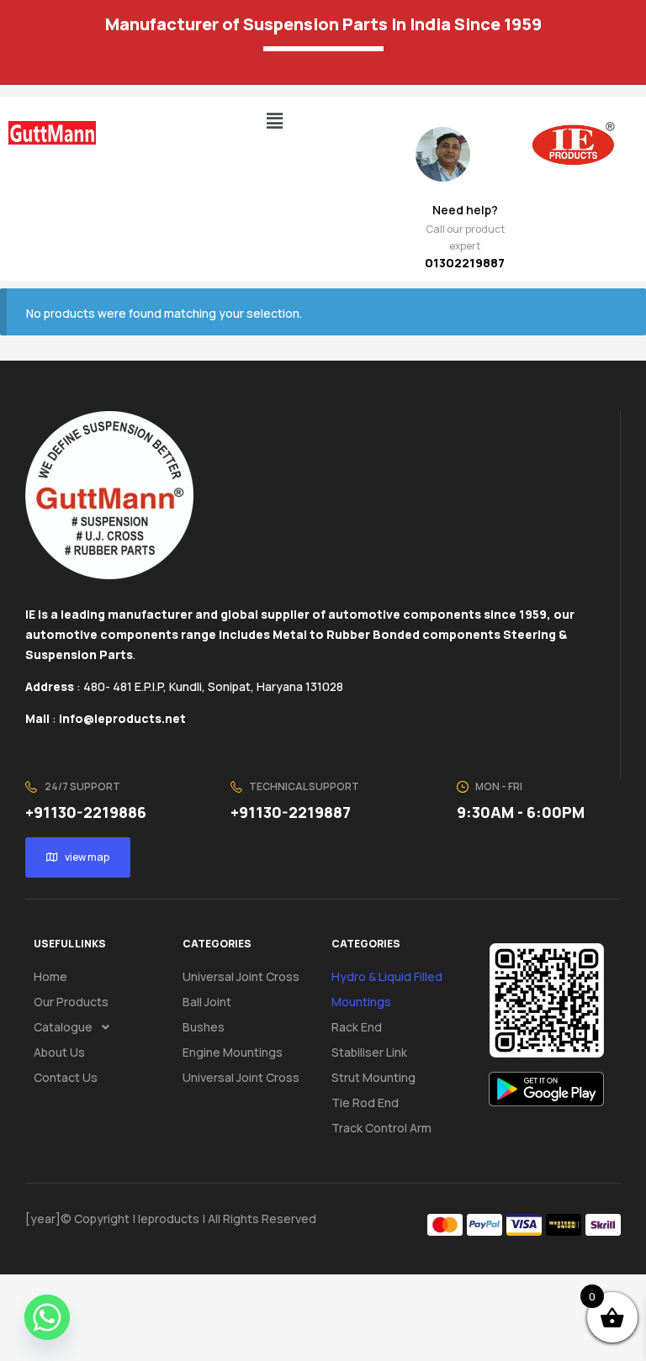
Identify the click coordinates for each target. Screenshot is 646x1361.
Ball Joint (207, 1002)
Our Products (71, 1002)
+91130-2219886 (85, 812)
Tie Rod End (365, 1102)
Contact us (66, 1077)
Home (50, 976)
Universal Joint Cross (241, 976)
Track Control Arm (381, 1128)
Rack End (356, 1027)
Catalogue (63, 1027)
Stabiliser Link (369, 1052)
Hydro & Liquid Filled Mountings (386, 989)
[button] (274, 120)
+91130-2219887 (290, 812)
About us (59, 1052)
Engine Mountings (233, 1052)
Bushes (204, 1027)
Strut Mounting (373, 1077)
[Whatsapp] (47, 1317)
